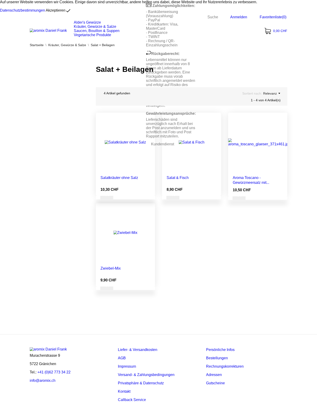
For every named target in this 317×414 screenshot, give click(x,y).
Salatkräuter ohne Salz (119, 178)
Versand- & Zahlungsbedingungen (146, 375)
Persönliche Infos (220, 350)
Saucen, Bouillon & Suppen (97, 31)
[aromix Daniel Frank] (48, 31)
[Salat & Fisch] (214, 130)
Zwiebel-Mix (110, 268)
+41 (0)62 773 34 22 (54, 372)
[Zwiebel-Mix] (148, 220)
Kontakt (124, 391)
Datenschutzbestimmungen (22, 10)
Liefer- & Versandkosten (137, 350)
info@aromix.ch (42, 380)
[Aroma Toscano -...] (280, 130)
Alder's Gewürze (87, 22)
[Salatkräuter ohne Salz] (148, 130)
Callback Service (132, 400)
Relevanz (270, 93)
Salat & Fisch (178, 178)
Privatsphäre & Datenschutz (141, 383)
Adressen (214, 375)
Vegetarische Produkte (92, 35)
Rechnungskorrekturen (225, 366)
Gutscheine (215, 383)
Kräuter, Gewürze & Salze (95, 27)
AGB (122, 358)
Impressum (127, 366)
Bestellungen (217, 358)
